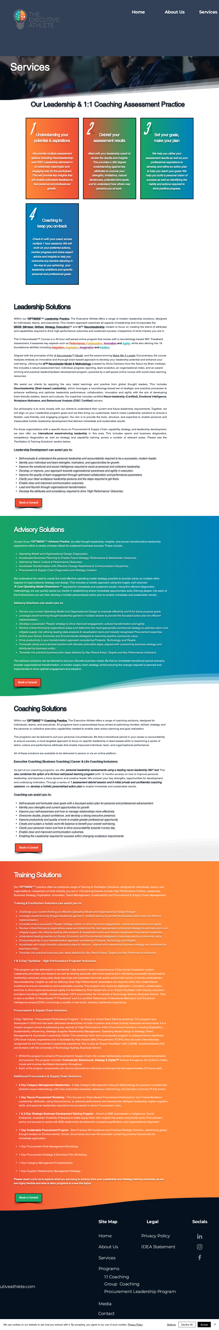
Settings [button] (171, 1324)
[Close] (215, 1324)
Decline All (187, 1324)
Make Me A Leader (124, 355)
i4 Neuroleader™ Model (68, 355)
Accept (204, 1324)
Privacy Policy (135, 1324)
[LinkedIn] (199, 1236)
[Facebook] (199, 1257)
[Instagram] (199, 1246)
